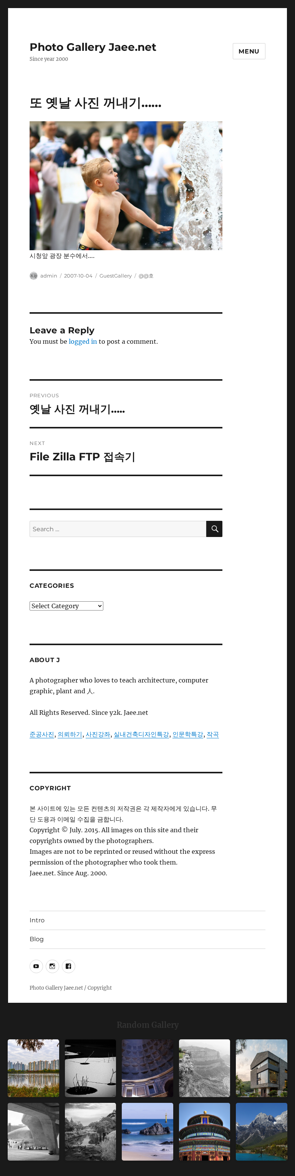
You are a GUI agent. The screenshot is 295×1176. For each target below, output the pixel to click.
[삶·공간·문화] (204, 1068)
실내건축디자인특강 (141, 734)
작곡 (213, 734)
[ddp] (33, 1132)
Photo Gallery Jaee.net (93, 47)
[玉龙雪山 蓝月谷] (261, 1132)
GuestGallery (115, 276)
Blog (37, 939)
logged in (83, 341)
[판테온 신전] (147, 1068)
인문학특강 (187, 734)
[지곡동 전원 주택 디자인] (261, 1068)
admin (48, 276)
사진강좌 (98, 734)
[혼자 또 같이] (90, 1068)
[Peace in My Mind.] (147, 1132)
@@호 (146, 276)
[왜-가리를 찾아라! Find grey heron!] (90, 1132)
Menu (249, 51)
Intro (37, 920)
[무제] (204, 1132)
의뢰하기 (70, 734)
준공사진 (42, 734)
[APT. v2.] (33, 1068)
